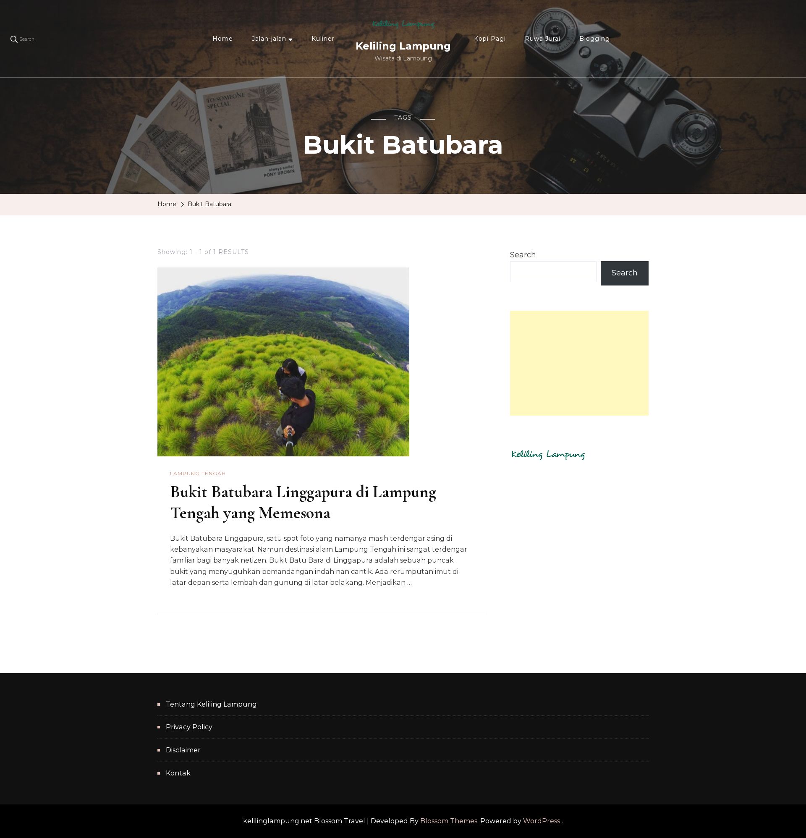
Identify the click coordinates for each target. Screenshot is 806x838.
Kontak (178, 773)
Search (523, 254)
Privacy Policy (189, 727)
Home (222, 38)
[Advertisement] (579, 363)
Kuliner (323, 38)
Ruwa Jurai (542, 38)
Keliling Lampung (403, 46)
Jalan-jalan (269, 38)
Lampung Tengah (198, 473)
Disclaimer (183, 750)
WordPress (541, 821)
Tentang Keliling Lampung (211, 704)
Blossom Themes (448, 821)
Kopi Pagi (490, 38)
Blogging (594, 38)
